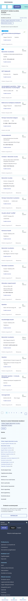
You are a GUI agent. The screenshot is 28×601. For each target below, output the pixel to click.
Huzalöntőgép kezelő (8, 319)
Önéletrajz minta (5, 595)
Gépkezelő (5, 456)
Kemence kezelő (6, 230)
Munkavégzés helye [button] (6, 470)
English (19, 527)
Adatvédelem (4, 570)
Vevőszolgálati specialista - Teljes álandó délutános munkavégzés (11, 87)
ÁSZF (2, 565)
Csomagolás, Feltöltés (7, 448)
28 (21, 412)
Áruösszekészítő (6, 135)
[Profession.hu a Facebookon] (16, 523)
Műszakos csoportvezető (9, 283)
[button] (11, 20)
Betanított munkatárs (8, 51)
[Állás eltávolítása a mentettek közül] (25, 44)
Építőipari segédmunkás (8, 454)
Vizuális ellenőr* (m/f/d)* (8, 213)
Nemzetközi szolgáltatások (8, 549)
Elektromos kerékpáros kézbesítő (11, 102)
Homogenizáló (6, 395)
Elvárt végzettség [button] (5, 489)
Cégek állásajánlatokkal (7, 584)
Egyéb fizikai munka (7, 450)
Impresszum (4, 547)
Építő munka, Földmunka (8, 452)
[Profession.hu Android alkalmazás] (18, 537)
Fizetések (3, 592)
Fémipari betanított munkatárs (10, 198)
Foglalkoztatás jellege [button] (6, 473)
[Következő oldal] (26, 414)
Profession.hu (8, 2)
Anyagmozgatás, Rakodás (8, 443)
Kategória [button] (3, 438)
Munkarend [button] (4, 476)
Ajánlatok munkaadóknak (8, 544)
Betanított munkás (7, 178)
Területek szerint (5, 579)
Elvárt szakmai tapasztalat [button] (7, 486)
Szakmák (3, 589)
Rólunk (4, 527)
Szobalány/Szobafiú (6, 464)
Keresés (17, 6)
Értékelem (14, 515)
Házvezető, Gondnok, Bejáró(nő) (10, 458)
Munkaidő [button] (3, 499)
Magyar (13, 527)
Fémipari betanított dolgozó (10, 117)
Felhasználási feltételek (7, 568)
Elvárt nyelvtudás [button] (5, 483)
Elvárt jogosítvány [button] (5, 492)
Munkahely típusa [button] (5, 496)
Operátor (4, 304)
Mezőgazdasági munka (7, 462)
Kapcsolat (3, 559)
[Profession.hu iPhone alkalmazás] (8, 537)
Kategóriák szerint (6, 587)
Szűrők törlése (23, 17)
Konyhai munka (6, 460)
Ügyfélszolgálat (5, 556)
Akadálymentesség (6, 573)
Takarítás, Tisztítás (6, 466)
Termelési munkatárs (8, 265)
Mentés (3, 428)
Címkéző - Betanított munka (10, 156)
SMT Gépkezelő (6, 71)
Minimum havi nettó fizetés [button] (8, 479)
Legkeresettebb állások (7, 582)
